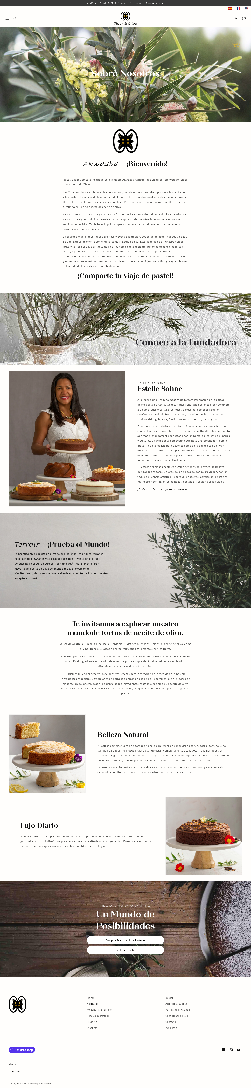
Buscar (169, 997)
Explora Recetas (125, 950)
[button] (7, 18)
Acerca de (92, 1003)
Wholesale (171, 1027)
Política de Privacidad (177, 1009)
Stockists (92, 1027)
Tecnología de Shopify (40, 1083)
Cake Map (236, 45)
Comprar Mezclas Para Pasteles (125, 940)
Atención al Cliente (176, 1003)
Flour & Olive (23, 1083)
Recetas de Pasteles (98, 1015)
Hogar (90, 997)
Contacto (170, 1021)
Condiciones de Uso (176, 1015)
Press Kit (92, 1021)
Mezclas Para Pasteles (99, 1009)
